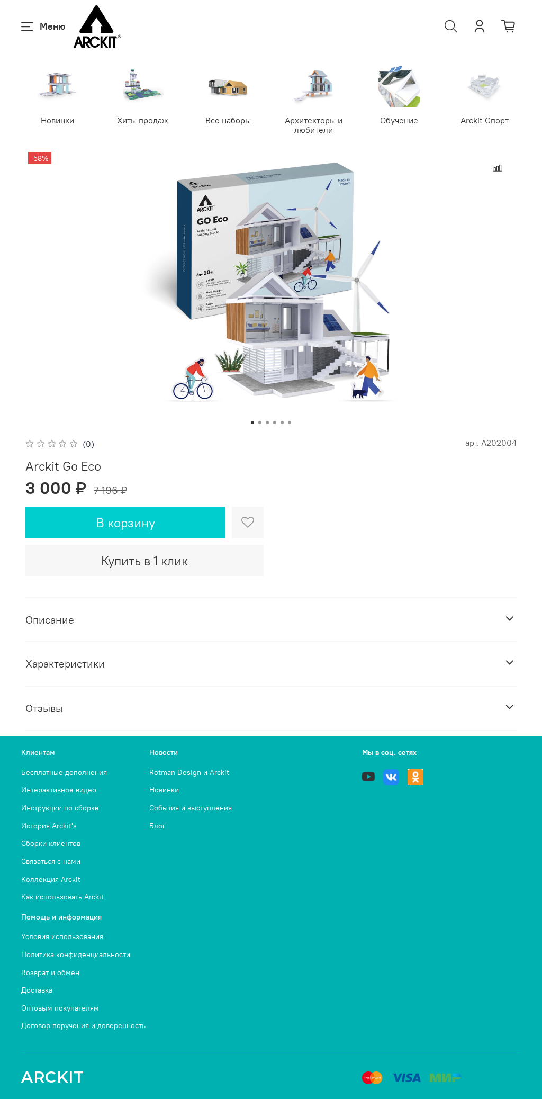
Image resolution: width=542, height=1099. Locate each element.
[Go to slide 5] (282, 422)
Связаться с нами (50, 861)
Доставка (36, 990)
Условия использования (62, 936)
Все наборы (228, 120)
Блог (157, 826)
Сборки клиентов (50, 843)
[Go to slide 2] (259, 422)
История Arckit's (49, 826)
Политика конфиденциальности (75, 954)
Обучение (399, 120)
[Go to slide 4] (274, 422)
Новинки (57, 120)
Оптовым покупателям (60, 1008)
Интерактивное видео (58, 790)
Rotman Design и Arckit (189, 772)
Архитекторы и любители (313, 125)
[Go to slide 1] (252, 422)
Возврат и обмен (50, 972)
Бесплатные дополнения (64, 772)
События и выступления (190, 808)
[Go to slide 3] (267, 422)
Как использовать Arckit (62, 897)
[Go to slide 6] (289, 422)
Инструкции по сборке (60, 808)
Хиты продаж (142, 120)
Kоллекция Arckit (50, 879)
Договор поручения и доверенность (83, 1025)
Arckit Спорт (484, 120)
